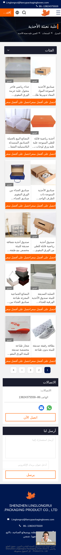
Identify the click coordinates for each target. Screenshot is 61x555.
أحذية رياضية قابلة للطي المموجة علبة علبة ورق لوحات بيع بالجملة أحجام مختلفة (43, 146)
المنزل (57, 33)
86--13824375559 (48, 6)
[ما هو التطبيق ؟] (49, 407)
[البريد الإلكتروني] (41, 408)
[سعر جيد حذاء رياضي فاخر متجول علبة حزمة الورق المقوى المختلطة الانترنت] (17, 69)
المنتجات (46, 33)
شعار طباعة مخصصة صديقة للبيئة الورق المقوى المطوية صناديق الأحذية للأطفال (18, 353)
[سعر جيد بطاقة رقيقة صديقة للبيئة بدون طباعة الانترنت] (43, 328)
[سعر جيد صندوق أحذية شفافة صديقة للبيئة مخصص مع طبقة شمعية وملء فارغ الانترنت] (17, 225)
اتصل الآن (30, 417)
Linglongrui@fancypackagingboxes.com (27, 2)
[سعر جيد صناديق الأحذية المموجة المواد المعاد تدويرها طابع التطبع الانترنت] (43, 69)
